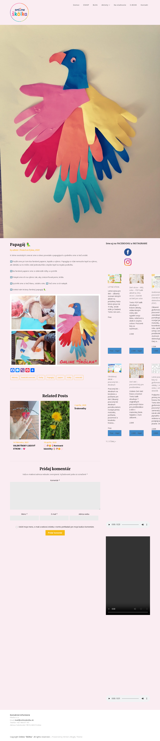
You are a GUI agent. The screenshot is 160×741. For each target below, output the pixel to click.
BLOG (95, 5)
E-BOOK (133, 5)
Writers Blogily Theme (72, 737)
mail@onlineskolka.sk (24, 720)
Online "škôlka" (26, 737)
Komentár (55, 480)
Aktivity (105, 5)
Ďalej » (113, 441)
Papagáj (50, 377)
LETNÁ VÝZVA (113, 287)
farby (41, 377)
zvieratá (78, 377)
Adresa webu (84, 514)
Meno (24, 514)
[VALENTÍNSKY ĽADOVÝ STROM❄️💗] (24, 420)
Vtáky (69, 377)
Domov (76, 5)
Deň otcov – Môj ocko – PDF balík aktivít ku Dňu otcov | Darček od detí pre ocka (136, 293)
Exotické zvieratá (28, 377)
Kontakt (144, 5)
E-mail (54, 514)
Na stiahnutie (120, 5)
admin (15, 250)
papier (60, 377)
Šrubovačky (80, 408)
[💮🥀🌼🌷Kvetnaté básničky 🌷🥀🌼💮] (55, 420)
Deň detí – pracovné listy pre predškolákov (136, 384)
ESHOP (86, 5)
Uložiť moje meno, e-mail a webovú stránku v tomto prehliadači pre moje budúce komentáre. (56, 527)
